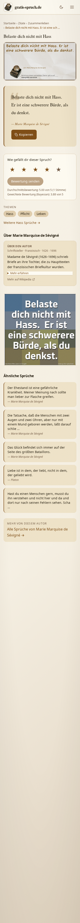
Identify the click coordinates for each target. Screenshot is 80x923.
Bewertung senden (25, 181)
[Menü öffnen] (72, 7)
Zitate (21, 23)
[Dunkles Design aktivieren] (61, 7)
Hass (9, 214)
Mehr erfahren (19, 273)
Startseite (10, 23)
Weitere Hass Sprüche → (22, 223)
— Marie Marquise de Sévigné (30, 124)
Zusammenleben (38, 23)
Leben (41, 214)
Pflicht (25, 214)
